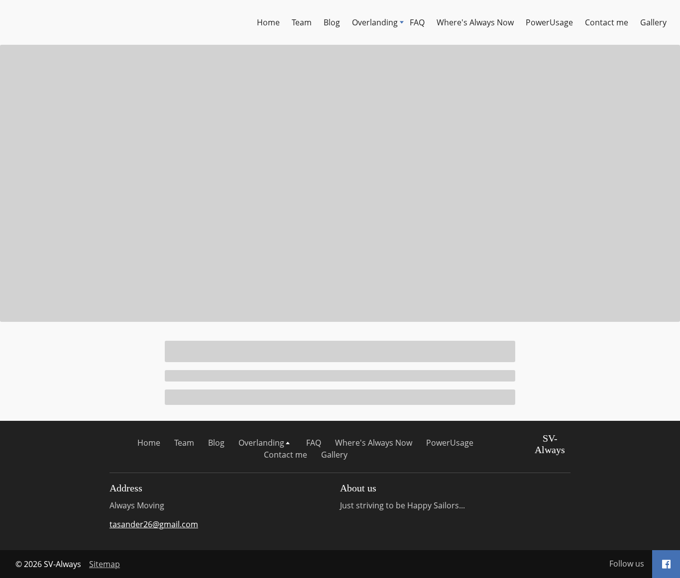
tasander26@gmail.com (154, 524)
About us (358, 487)
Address (126, 487)
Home (268, 22)
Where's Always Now (475, 22)
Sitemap (104, 564)
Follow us (626, 563)
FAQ (417, 22)
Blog (332, 22)
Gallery (653, 22)
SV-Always (550, 444)
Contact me (606, 22)
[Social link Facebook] (666, 564)
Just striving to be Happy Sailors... (402, 505)
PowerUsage (549, 22)
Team (302, 22)
